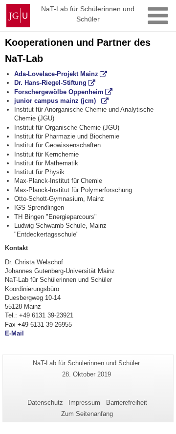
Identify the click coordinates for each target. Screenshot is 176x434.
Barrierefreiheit (126, 402)
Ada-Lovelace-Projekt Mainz (56, 74)
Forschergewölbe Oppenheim (59, 92)
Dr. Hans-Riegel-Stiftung (50, 82)
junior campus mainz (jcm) (57, 100)
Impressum (84, 402)
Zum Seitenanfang (87, 413)
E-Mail (14, 333)
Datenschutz (45, 402)
